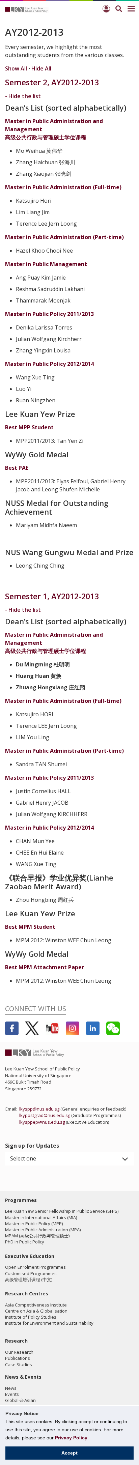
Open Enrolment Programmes (35, 1267)
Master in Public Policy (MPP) (34, 1223)
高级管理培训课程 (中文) (28, 1279)
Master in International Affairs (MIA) (41, 1217)
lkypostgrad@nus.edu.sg (44, 1115)
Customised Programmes (31, 1273)
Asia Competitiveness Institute (36, 1305)
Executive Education (29, 1256)
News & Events (23, 1377)
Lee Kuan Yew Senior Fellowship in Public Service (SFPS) (61, 1211)
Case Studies (18, 1364)
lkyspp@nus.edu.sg (39, 1109)
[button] (69, 1159)
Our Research (19, 1352)
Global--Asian (20, 1400)
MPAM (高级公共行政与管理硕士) (37, 1236)
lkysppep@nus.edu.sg (42, 1122)
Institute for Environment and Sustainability (49, 1323)
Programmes (21, 1200)
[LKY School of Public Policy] (27, 9)
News (11, 1388)
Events (12, 1394)
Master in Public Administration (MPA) (43, 1230)
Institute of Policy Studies (30, 1317)
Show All (16, 68)
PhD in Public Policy (24, 1242)
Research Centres (26, 1293)
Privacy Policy (71, 1437)
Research (16, 1341)
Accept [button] (69, 1453)
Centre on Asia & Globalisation (36, 1311)
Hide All (41, 68)
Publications (17, 1358)
